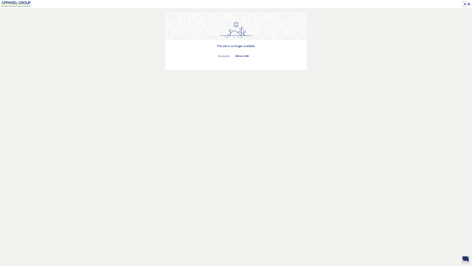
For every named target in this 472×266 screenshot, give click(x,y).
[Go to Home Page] (16, 4)
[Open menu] (469, 4)
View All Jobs (242, 56)
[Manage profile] (465, 4)
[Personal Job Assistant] (466, 260)
